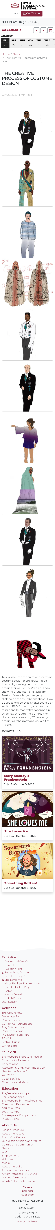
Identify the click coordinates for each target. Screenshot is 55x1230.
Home (6, 54)
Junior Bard (9, 1045)
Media (6, 1162)
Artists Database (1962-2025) (19, 1173)
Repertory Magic (12, 1031)
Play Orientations (13, 1027)
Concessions (10, 1064)
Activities (9, 1008)
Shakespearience (13, 1097)
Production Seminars (15, 1034)
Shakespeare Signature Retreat (22, 1056)
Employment (10, 1155)
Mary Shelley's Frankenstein (16, 777)
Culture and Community (17, 1144)
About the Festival (13, 1133)
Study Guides (10, 1119)
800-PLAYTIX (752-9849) (21, 22)
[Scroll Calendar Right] (43, 30)
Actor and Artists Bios (15, 1170)
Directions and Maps (15, 1082)
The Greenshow (12, 1012)
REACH (6, 1038)
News (16, 54)
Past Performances (14, 1177)
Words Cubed (13, 994)
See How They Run (16, 976)
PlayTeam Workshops (15, 1093)
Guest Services (11, 1078)
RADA (8, 990)
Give (15, 13)
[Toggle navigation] (49, 22)
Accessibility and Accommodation (23, 1067)
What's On (11, 731)
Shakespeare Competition (19, 1115)
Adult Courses (11, 1108)
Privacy (21, 1221)
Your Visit (9, 1052)
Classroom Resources (15, 1104)
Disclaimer (32, 1221)
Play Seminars (11, 1020)
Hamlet (9, 965)
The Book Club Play (17, 987)
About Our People (13, 1137)
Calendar (11, 30)
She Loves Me (16, 831)
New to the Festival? (15, 1071)
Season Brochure (13, 1130)
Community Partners (15, 1060)
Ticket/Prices (13, 998)
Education (10, 1088)
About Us (9, 1125)
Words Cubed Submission (18, 1181)
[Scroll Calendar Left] (36, 30)
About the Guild (12, 1166)
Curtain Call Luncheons (17, 1023)
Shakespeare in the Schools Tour (23, 1100)
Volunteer (8, 1159)
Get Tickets (33, 13)
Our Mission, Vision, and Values (21, 1141)
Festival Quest (11, 1042)
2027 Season (10, 1001)
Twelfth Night (13, 968)
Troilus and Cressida (17, 961)
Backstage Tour (12, 1016)
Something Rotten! (20, 883)
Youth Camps (10, 1111)
